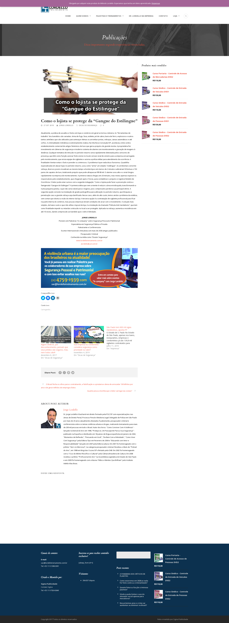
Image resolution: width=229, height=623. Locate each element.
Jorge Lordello (66, 125)
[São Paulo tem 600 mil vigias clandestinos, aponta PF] (123, 338)
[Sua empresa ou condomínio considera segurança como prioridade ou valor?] (89, 334)
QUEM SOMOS (82, 16)
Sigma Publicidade (49, 584)
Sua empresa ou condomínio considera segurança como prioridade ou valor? (86, 347)
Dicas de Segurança (88, 125)
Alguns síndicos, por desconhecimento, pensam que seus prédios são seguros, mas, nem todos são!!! (54, 348)
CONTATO (163, 16)
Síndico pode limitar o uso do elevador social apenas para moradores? (132, 596)
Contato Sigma (47, 587)
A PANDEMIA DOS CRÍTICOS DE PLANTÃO (132, 575)
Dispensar (156, 3)
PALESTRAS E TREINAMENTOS (108, 16)
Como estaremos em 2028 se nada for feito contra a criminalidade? (134, 581)
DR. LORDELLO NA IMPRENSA (141, 16)
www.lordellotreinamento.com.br (89, 240)
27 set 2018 (49, 125)
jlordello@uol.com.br (89, 244)
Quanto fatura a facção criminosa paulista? (134, 588)
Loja (175, 16)
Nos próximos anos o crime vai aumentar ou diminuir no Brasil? (133, 604)
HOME (68, 16)
